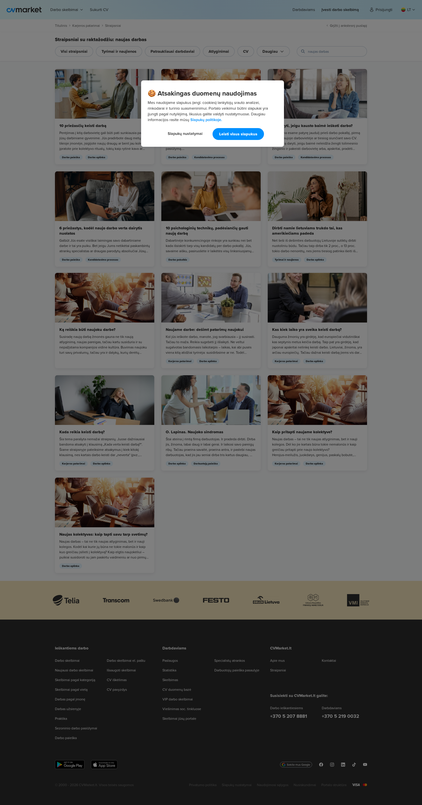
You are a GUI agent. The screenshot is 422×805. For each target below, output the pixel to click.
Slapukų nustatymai (185, 133)
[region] (212, 113)
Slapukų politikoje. (206, 119)
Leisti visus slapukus (238, 134)
